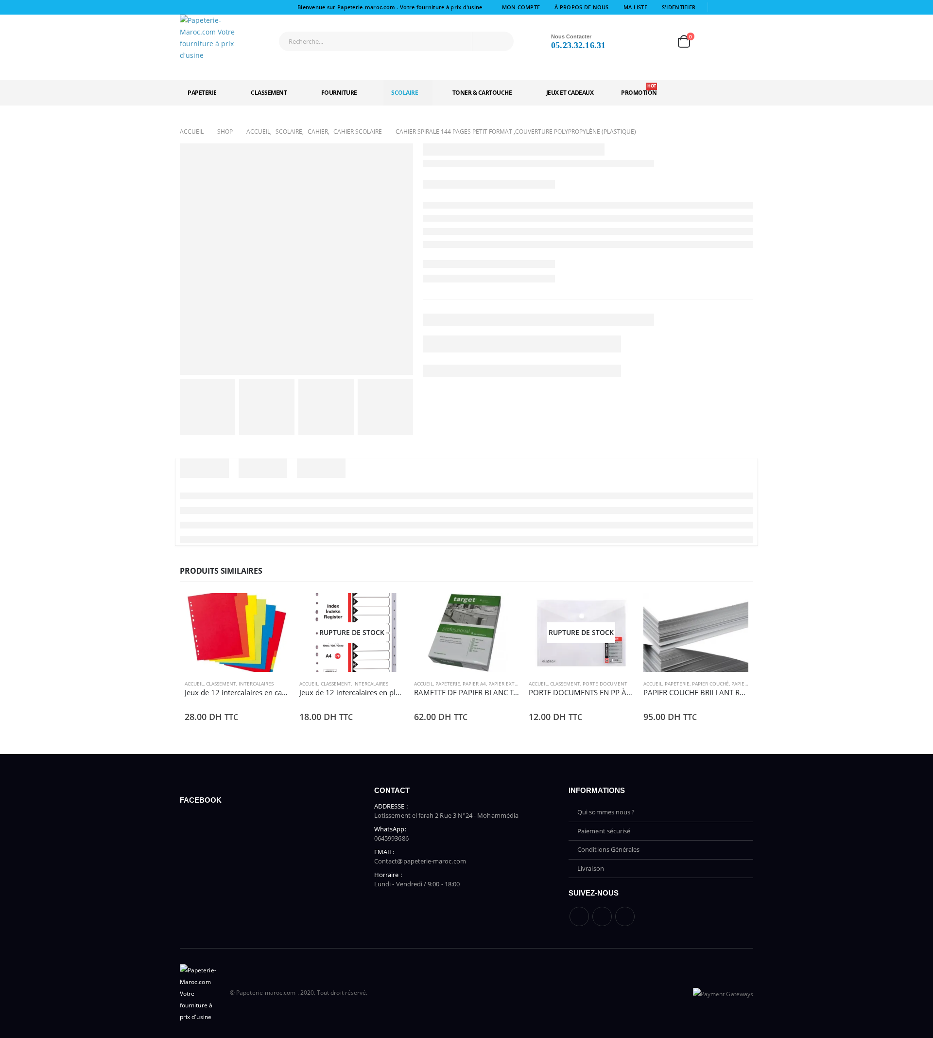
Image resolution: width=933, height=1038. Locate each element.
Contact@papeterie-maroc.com (420, 861)
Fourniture (339, 92)
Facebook (579, 916)
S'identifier (678, 7)
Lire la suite (388, 609)
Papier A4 (474, 683)
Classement (269, 92)
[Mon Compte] (627, 41)
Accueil (194, 683)
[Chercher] (499, 41)
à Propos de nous (581, 7)
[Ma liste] (655, 41)
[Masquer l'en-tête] (216, 38)
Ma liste (635, 7)
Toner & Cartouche (482, 92)
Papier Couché (710, 683)
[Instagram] (733, 7)
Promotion (639, 90)
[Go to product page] (237, 632)
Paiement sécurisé (603, 831)
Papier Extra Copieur (515, 683)
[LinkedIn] (747, 7)
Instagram (602, 916)
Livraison (590, 868)
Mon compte (521, 7)
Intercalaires (256, 683)
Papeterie (202, 92)
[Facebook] (719, 7)
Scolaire (404, 92)
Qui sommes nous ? (606, 812)
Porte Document (605, 683)
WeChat (625, 916)
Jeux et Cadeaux (570, 92)
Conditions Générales (608, 849)
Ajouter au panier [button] (273, 609)
